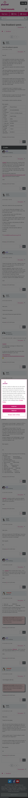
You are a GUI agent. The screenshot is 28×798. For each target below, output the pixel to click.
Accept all (14, 406)
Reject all (14, 410)
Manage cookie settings (14, 415)
